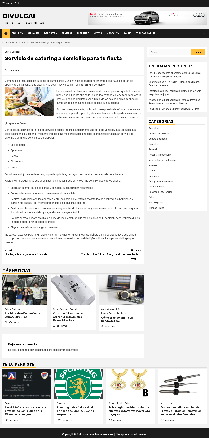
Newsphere (122, 434)
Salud (127, 33)
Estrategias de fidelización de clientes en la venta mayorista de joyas (129, 411)
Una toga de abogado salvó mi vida (26, 252)
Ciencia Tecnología (159, 133)
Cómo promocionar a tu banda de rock (117, 319)
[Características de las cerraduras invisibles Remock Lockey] (73, 290)
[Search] (204, 33)
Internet (83, 33)
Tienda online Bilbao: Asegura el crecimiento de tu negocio (111, 254)
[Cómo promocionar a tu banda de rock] (121, 290)
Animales (33, 33)
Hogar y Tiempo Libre (110, 313)
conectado (41, 349)
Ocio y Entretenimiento (161, 181)
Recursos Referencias (160, 191)
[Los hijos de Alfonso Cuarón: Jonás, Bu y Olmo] (24, 290)
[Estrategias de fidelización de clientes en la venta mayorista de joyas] (130, 384)
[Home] (6, 33)
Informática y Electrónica (162, 159)
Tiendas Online (145, 33)
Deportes (50, 33)
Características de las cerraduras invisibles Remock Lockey (68, 317)
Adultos (17, 33)
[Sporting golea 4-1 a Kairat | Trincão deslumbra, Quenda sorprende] (78, 384)
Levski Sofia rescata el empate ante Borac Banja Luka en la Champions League (25, 411)
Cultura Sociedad (12, 52)
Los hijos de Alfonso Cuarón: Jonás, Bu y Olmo (24, 315)
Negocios (113, 33)
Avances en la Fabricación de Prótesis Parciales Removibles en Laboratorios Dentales (181, 411)
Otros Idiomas (156, 186)
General (67, 33)
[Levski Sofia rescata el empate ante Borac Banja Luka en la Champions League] (26, 384)
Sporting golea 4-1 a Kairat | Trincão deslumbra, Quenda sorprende (76, 411)
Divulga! (18, 16)
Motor (98, 33)
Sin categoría (156, 202)
